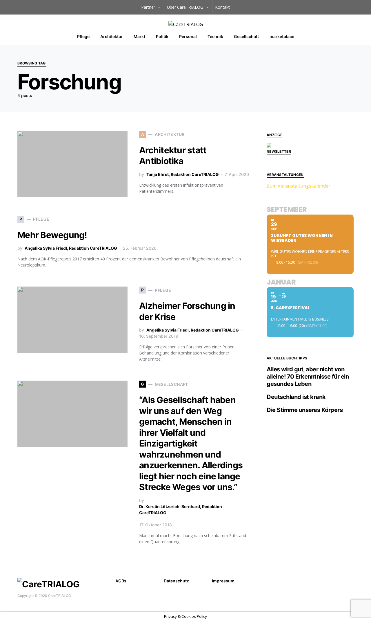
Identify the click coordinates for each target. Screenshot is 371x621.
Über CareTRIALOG (185, 7)
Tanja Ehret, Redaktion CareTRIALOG (182, 174)
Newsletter (279, 151)
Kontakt (222, 7)
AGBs (120, 580)
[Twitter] (350, 580)
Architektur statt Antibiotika (172, 155)
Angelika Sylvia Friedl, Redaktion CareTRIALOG (71, 248)
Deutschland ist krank (296, 396)
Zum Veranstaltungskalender (298, 186)
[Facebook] (341, 580)
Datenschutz (176, 580)
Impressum (223, 580)
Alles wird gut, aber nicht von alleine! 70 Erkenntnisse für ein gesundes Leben (308, 376)
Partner (148, 7)
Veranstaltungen (285, 174)
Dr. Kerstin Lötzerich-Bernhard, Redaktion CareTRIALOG (180, 509)
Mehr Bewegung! (52, 235)
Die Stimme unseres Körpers (305, 409)
